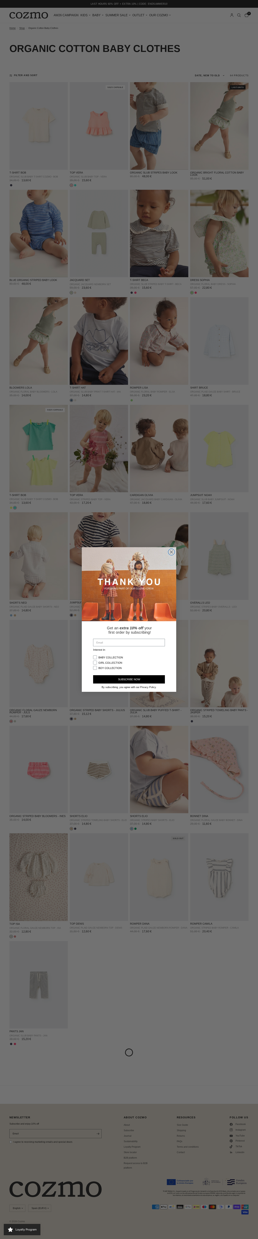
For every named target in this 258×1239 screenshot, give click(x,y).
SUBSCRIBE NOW (129, 679)
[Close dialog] (171, 552)
